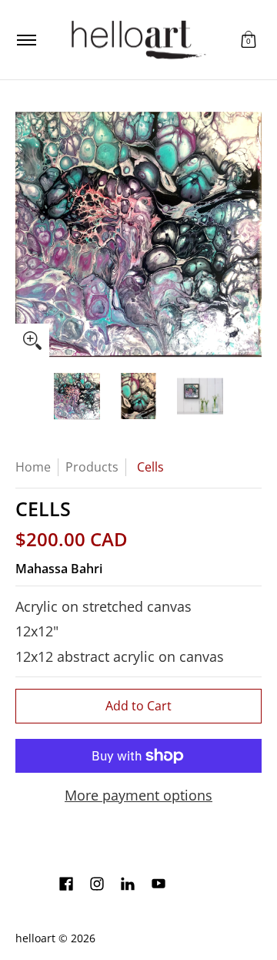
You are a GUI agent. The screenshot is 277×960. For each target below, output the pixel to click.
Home (33, 466)
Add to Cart (138, 705)
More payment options (138, 795)
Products (91, 466)
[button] (248, 39)
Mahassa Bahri (58, 568)
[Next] (251, 234)
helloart (35, 938)
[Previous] (26, 234)
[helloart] (136, 40)
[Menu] (25, 39)
